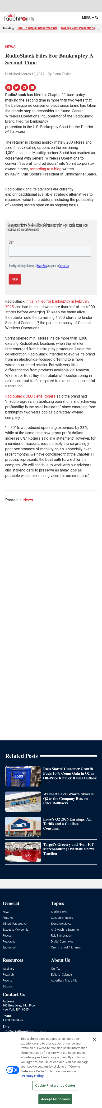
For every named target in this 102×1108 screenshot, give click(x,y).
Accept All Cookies (55, 1099)
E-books (7, 986)
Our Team (57, 968)
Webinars (8, 968)
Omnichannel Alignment (66, 947)
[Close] (94, 1039)
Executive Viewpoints (15, 929)
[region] (51, 1070)
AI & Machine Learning (65, 929)
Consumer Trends (62, 917)
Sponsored (9, 947)
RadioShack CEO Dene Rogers (30, 396)
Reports (7, 980)
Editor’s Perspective (14, 923)
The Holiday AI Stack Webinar (37, 28)
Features (8, 917)
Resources (9, 941)
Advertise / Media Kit (64, 980)
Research (8, 974)
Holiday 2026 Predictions (78, 28)
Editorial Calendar (62, 974)
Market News (59, 912)
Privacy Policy (33, 1076)
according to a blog (45, 169)
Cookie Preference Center (55, 1085)
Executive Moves (61, 923)
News (10, 47)
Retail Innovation (61, 935)
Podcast (8, 935)
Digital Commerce (62, 941)
